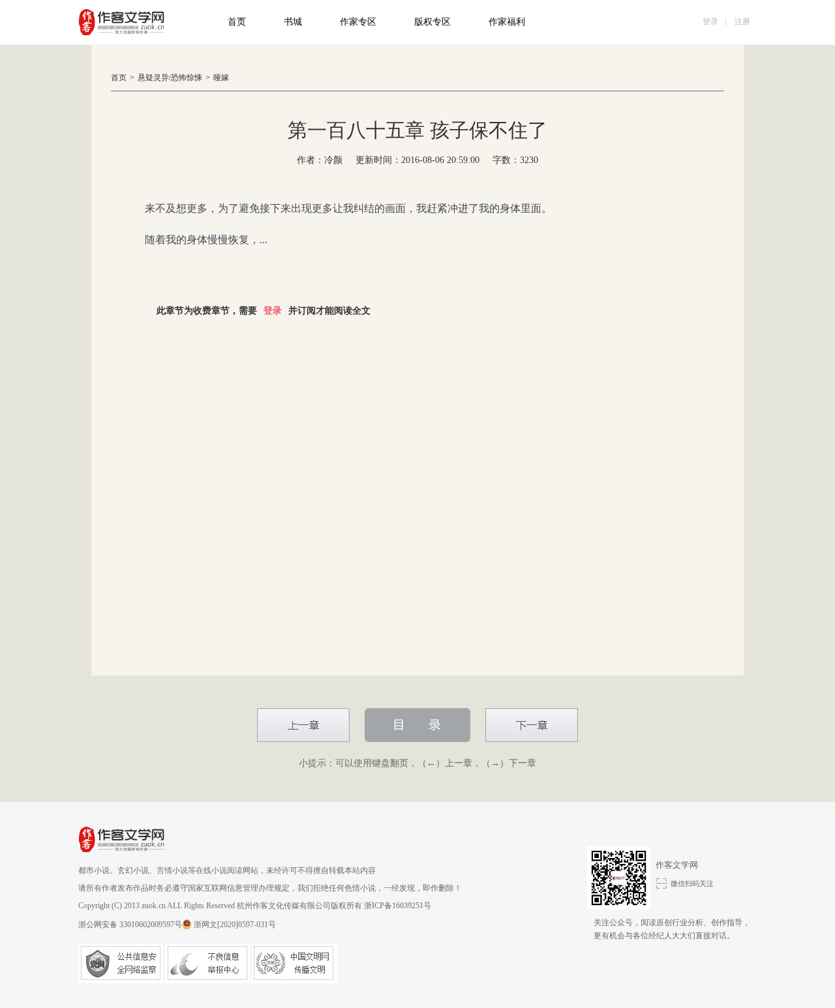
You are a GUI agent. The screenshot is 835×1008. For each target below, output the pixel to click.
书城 (293, 22)
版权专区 (432, 22)
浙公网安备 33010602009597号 (130, 924)
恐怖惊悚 (186, 77)
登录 (710, 21)
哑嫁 (221, 77)
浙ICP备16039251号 (397, 905)
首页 (237, 22)
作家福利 (507, 22)
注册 (742, 21)
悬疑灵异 (153, 77)
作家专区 (358, 22)
